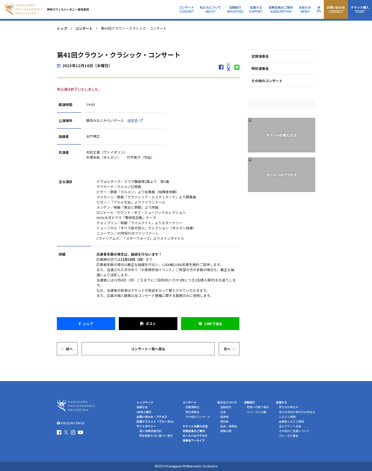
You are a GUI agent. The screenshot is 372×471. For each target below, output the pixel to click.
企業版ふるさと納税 (291, 421)
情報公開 (225, 431)
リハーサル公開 (256, 412)
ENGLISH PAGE (72, 423)
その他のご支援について (294, 431)
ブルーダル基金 (288, 435)
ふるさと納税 (287, 416)
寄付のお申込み (288, 407)
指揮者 (224, 416)
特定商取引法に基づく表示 (156, 435)
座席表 (132, 120)
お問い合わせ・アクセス (151, 417)
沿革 (223, 412)
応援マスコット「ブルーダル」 (156, 421)
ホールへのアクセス (195, 436)
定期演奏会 (260, 56)
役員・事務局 (228, 426)
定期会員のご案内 (194, 431)
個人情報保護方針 (150, 431)
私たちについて (227, 402)
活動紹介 (249, 402)
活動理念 (225, 407)
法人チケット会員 (290, 426)
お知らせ (142, 407)
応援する (281, 402)
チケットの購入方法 (195, 426)
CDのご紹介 (144, 412)
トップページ (144, 402)
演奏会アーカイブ (194, 440)
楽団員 (224, 421)
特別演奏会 (260, 68)
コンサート (84, 28)
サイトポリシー (146, 426)
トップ (62, 28)
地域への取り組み (258, 407)
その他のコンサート (266, 80)
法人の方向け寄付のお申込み (297, 412)
